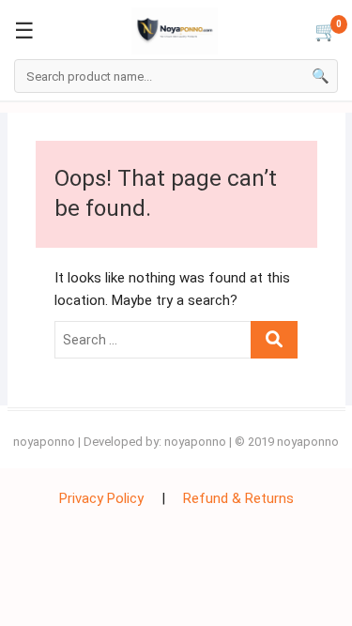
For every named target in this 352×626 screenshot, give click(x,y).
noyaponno (44, 442)
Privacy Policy (101, 498)
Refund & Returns (238, 498)
